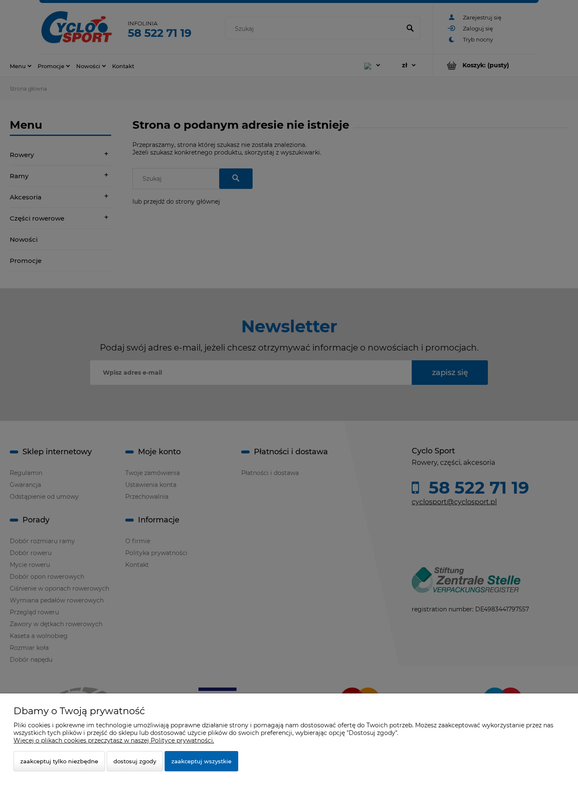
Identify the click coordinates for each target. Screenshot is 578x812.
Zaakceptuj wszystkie (201, 761)
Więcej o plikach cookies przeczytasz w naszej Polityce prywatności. (114, 740)
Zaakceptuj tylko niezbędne (59, 761)
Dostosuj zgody (134, 761)
